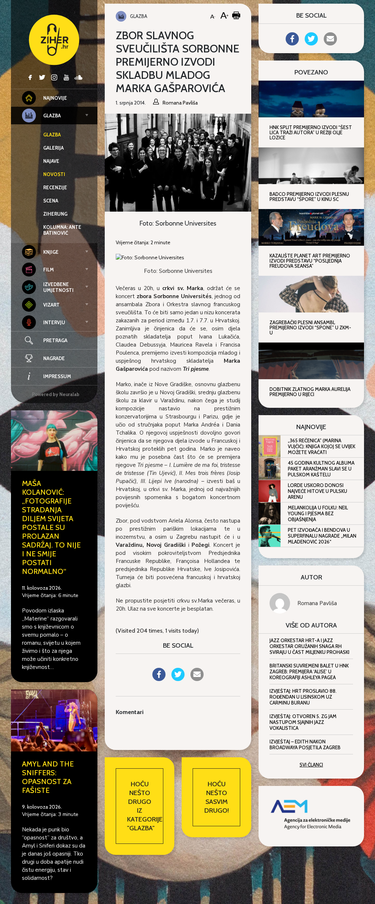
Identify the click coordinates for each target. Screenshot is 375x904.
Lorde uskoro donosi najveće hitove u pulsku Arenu (317, 491)
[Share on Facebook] (159, 679)
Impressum (57, 376)
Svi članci (311, 765)
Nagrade (54, 358)
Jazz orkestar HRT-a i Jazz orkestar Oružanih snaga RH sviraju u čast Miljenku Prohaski (309, 646)
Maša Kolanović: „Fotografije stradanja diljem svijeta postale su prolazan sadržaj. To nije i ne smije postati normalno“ (51, 527)
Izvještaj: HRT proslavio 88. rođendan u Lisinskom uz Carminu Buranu (303, 697)
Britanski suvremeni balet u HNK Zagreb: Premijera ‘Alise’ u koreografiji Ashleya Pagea (309, 671)
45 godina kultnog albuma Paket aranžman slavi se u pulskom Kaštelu (321, 468)
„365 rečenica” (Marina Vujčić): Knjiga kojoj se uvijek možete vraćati (321, 446)
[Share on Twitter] (178, 679)
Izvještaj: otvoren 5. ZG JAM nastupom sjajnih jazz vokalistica (303, 722)
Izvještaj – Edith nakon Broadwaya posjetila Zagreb (305, 744)
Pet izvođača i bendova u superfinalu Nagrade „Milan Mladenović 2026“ (322, 536)
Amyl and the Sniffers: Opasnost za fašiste (48, 777)
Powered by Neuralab (55, 394)
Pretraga (55, 340)
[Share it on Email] (197, 679)
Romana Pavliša (317, 603)
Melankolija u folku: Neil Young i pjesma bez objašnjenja (318, 513)
